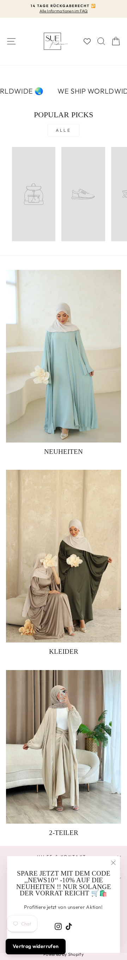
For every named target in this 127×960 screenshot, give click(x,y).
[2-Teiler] (63, 747)
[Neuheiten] (63, 356)
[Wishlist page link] (87, 41)
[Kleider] (63, 556)
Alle (63, 130)
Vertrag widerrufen (36, 946)
